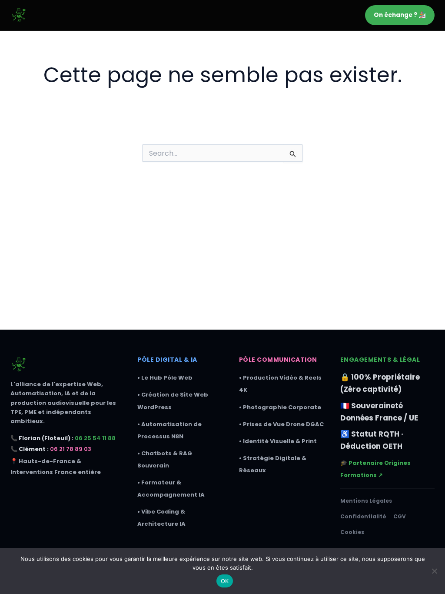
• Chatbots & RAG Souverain (164, 459)
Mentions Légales (366, 500)
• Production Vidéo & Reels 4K (280, 384)
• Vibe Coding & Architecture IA (161, 517)
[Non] (434, 571)
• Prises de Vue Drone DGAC (281, 424)
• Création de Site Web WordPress (172, 400)
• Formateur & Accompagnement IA (171, 488)
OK (225, 580)
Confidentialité (363, 516)
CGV (399, 516)
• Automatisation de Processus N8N (169, 430)
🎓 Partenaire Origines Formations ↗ (375, 469)
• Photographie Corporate (280, 407)
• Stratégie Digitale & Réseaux (272, 464)
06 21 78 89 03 (70, 449)
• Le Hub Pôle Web (165, 378)
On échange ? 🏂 (400, 15)
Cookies (352, 532)
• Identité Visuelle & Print (278, 441)
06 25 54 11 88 (95, 438)
